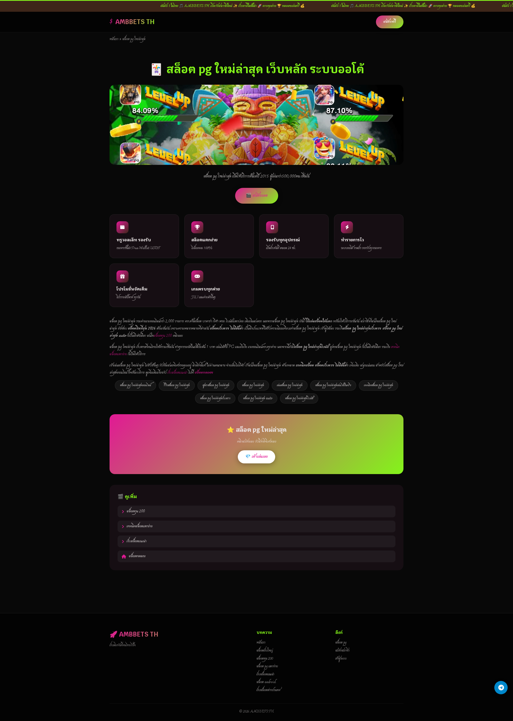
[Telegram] (501, 687)
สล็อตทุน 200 (163, 336)
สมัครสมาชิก (342, 651)
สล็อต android (265, 682)
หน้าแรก (114, 39)
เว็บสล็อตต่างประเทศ (268, 690)
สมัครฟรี (389, 22)
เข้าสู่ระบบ (341, 659)
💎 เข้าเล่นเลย (256, 457)
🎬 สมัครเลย (256, 195)
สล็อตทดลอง (137, 556)
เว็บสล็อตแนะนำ (177, 373)
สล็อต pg (341, 643)
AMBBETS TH (134, 22)
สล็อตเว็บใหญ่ (264, 651)
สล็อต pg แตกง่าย (267, 666)
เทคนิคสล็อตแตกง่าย (140, 526)
